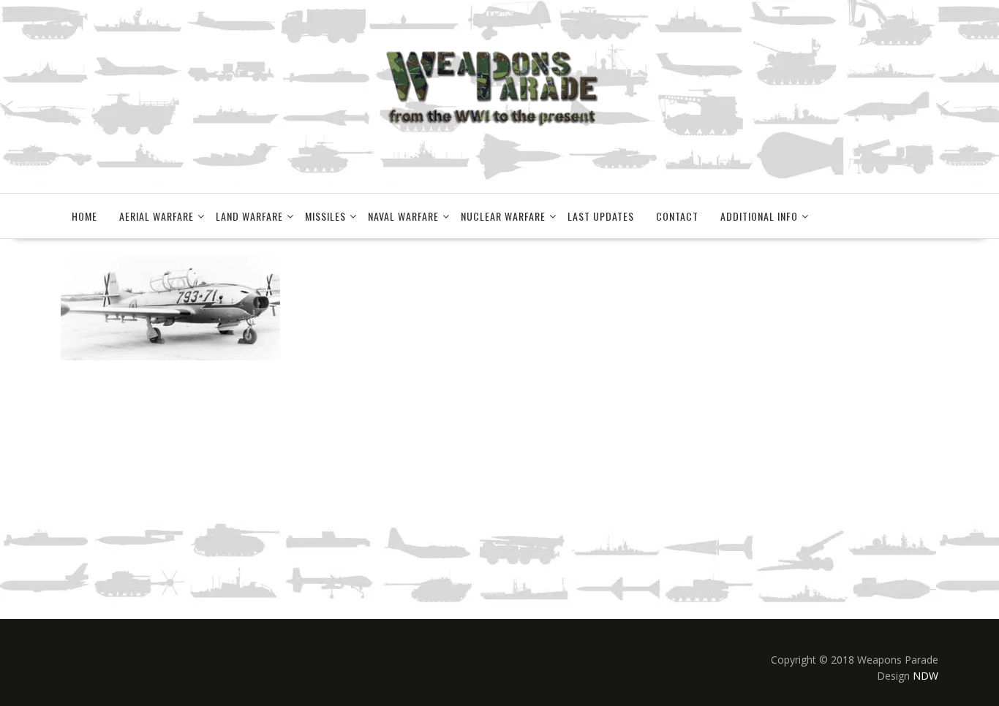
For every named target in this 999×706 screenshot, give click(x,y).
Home (84, 216)
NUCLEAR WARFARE (503, 216)
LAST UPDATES (601, 216)
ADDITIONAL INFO (759, 216)
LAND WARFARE (249, 216)
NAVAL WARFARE (403, 216)
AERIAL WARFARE (156, 216)
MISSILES (325, 216)
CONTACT (677, 216)
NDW (925, 676)
